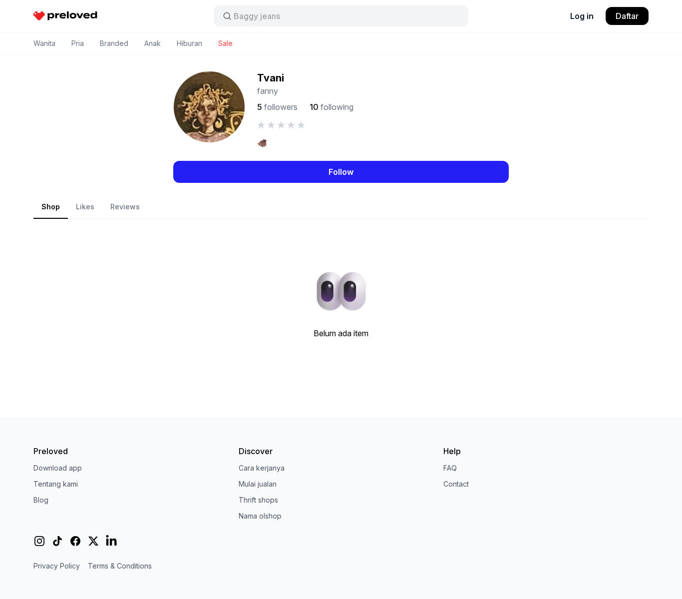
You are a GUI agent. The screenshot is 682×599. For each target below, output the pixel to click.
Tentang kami (55, 484)
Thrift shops (258, 500)
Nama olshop (260, 516)
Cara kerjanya (262, 468)
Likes (85, 206)
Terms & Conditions (120, 566)
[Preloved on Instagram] (39, 541)
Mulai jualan (258, 484)
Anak (152, 43)
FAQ (450, 468)
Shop (50, 206)
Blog (40, 500)
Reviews (125, 206)
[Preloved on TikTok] (57, 541)
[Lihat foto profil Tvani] (209, 107)
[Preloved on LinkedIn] (111, 541)
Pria (77, 43)
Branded (114, 43)
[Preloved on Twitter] (93, 541)
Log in (582, 16)
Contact (456, 484)
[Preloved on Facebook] (75, 541)
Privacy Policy (56, 566)
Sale (225, 43)
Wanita (44, 43)
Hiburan (189, 43)
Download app (57, 468)
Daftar (627, 16)
